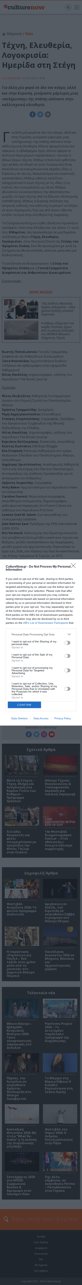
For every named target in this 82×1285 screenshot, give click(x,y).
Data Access (41, 718)
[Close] (74, 566)
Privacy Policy (62, 718)
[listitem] (41, 634)
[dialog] (41, 642)
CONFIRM (24, 705)
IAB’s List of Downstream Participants (45, 622)
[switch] (67, 643)
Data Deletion (19, 718)
